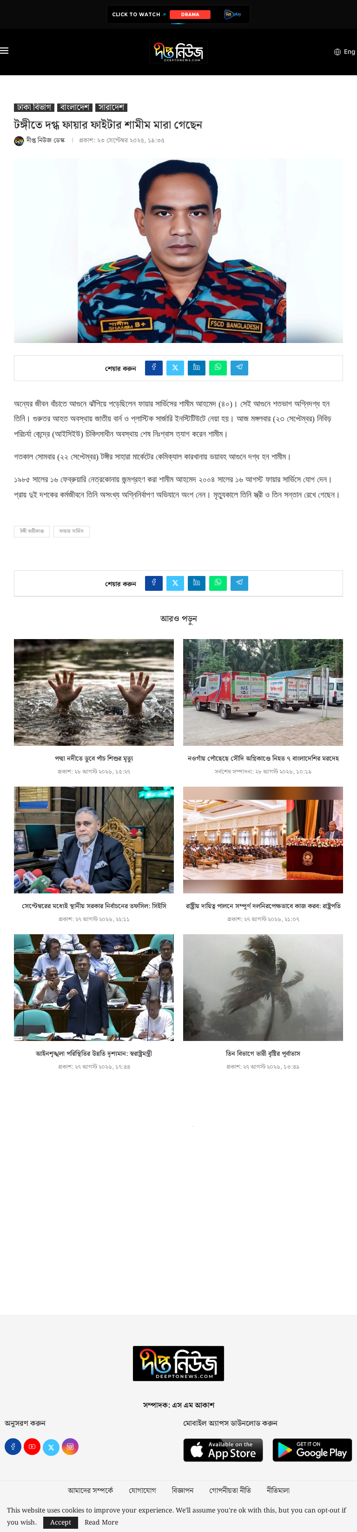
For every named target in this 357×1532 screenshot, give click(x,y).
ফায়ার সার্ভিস (72, 531)
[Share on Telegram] (239, 368)
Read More (101, 1522)
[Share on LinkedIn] (196, 368)
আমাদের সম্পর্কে (90, 1491)
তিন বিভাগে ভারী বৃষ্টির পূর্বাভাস (263, 1054)
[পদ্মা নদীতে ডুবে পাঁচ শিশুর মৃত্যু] (94, 692)
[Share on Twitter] (175, 368)
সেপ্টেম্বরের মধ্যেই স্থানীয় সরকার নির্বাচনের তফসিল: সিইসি (94, 906)
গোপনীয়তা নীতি (230, 1491)
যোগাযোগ (142, 1491)
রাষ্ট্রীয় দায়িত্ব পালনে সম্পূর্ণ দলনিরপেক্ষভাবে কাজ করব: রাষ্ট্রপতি (263, 906)
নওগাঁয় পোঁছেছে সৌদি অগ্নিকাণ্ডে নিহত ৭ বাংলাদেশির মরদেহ (263, 759)
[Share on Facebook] (154, 368)
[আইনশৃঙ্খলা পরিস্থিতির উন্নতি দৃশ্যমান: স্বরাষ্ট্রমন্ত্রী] (94, 987)
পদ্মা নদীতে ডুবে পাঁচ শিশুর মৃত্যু (94, 759)
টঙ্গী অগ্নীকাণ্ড (32, 531)
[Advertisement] (178, 1227)
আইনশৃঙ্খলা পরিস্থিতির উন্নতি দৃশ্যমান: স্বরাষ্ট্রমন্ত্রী (94, 1054)
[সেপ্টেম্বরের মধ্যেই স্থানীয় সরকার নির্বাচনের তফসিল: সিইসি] (94, 840)
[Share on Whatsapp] (218, 368)
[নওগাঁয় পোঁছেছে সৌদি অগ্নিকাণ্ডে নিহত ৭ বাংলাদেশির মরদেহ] (263, 692)
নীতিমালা (278, 1491)
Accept (60, 1523)
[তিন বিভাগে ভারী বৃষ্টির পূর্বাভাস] (263, 987)
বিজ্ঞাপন (182, 1491)
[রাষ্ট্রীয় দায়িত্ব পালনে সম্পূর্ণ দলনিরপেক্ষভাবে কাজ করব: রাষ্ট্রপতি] (263, 840)
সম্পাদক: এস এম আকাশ (178, 1405)
